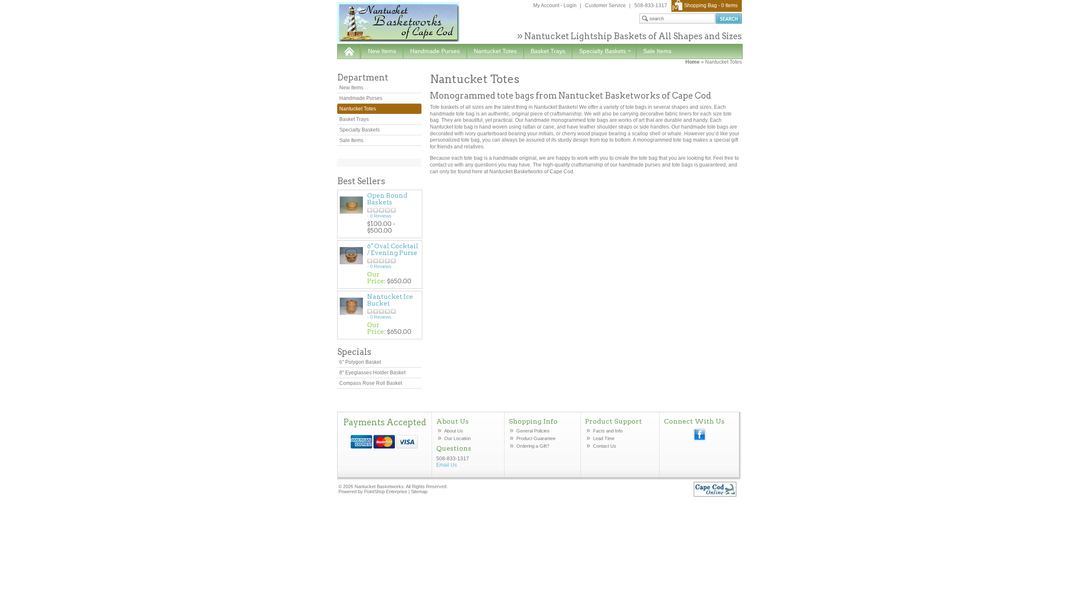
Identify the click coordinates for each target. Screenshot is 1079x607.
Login (570, 5)
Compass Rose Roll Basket (370, 383)
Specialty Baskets (599, 51)
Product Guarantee (536, 438)
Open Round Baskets (387, 199)
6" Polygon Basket (360, 362)
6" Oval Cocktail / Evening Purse (393, 249)
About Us (453, 430)
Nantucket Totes (495, 51)
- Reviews (379, 215)
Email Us (446, 465)
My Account (546, 5)
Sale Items (657, 51)
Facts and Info (608, 430)
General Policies (533, 430)
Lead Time (604, 438)
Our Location (457, 438)
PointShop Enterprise (385, 491)
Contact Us (604, 446)
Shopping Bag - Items (711, 5)
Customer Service (605, 5)
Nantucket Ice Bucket (390, 300)
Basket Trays (548, 51)
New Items (382, 51)
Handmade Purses (435, 51)
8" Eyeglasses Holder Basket (372, 373)
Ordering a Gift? (532, 446)
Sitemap (419, 491)
